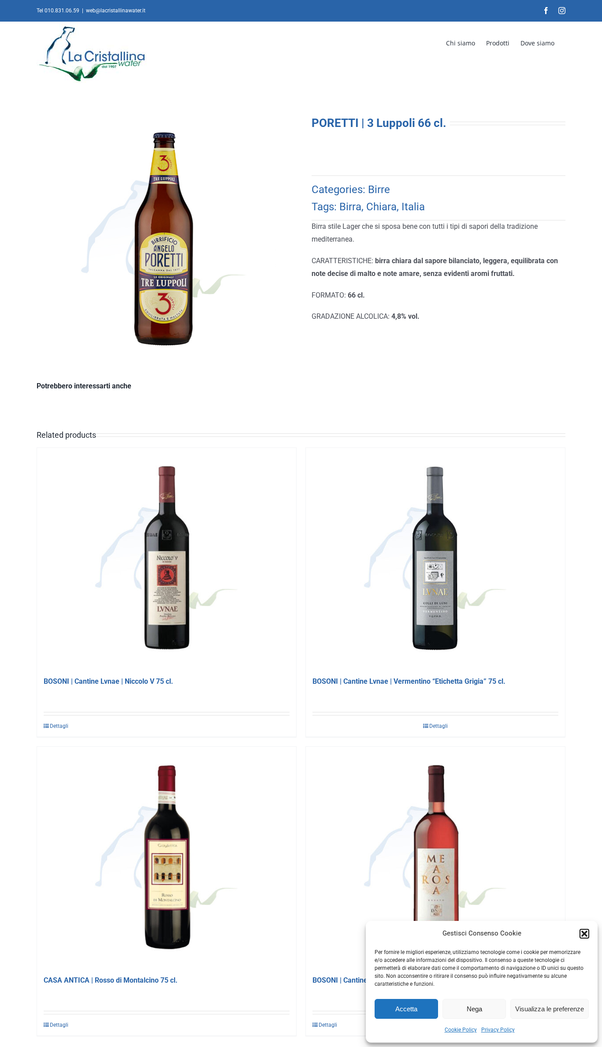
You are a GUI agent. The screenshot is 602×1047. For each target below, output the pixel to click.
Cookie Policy (461, 1030)
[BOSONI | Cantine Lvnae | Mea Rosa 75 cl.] (435, 857)
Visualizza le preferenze (549, 1009)
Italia (413, 207)
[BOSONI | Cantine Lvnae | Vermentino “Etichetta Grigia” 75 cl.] (435, 558)
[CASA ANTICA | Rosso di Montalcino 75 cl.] (166, 857)
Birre (379, 189)
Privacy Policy (498, 1030)
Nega (474, 1009)
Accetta (406, 1009)
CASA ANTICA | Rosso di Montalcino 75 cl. (111, 980)
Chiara (381, 207)
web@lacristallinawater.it (115, 10)
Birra (350, 207)
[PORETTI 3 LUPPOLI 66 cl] (163, 239)
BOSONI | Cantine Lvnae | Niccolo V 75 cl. (108, 681)
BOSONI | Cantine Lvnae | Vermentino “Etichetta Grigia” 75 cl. (408, 681)
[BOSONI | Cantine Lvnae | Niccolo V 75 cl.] (166, 558)
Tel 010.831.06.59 (58, 10)
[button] (584, 933)
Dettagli (59, 726)
